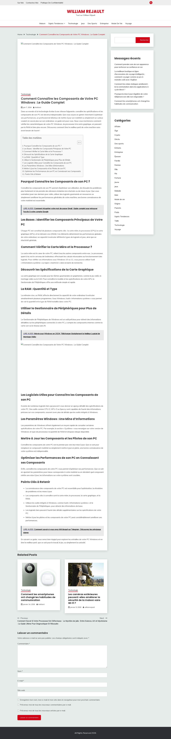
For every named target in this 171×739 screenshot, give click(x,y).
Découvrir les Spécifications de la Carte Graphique (43, 154)
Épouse (117, 156)
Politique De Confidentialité (52, 3)
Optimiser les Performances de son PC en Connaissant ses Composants (53, 171)
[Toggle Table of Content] (78, 142)
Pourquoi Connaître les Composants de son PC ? (43, 146)
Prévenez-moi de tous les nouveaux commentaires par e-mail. (45, 705)
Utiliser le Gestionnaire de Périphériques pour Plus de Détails (47, 160)
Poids (116, 212)
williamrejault (90, 607)
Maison (42, 23)
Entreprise (104, 23)
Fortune (117, 178)
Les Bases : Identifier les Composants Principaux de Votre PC (47, 149)
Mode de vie (116, 23)
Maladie (117, 191)
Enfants (117, 148)
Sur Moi (20, 3)
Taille (116, 221)
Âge (116, 130)
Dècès (117, 139)
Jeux (83, 23)
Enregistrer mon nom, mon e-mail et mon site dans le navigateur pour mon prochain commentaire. (60, 700)
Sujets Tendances (55, 23)
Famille (117, 161)
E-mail (20, 681)
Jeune (116, 182)
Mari (116, 195)
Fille (116, 169)
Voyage (128, 23)
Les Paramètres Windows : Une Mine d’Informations (44, 166)
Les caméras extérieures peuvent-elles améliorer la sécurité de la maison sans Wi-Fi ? (84, 599)
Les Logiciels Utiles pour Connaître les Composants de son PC (48, 163)
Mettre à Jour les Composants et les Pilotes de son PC (45, 168)
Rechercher (144, 40)
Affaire (117, 126)
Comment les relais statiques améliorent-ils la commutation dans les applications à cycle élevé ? (131, 87)
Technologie (73, 23)
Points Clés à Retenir (33, 174)
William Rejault (85, 11)
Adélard (38, 107)
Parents (117, 208)
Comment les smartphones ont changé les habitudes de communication (38, 597)
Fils (115, 173)
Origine (117, 203)
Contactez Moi (32, 3)
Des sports (92, 23)
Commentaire (23, 643)
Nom (20, 671)
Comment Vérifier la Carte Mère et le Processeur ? (43, 151)
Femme (117, 165)
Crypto (117, 135)
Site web (21, 690)
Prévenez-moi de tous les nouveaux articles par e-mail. (42, 710)
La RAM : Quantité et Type (34, 157)
